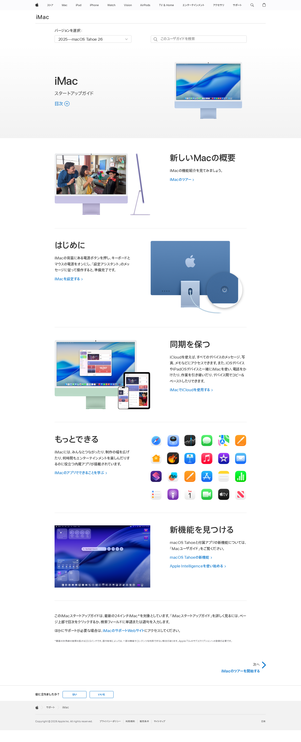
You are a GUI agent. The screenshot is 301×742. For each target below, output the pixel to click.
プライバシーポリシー (110, 721)
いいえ (101, 694)
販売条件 (144, 721)
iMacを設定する (67, 279)
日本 (263, 721)
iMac (42, 17)
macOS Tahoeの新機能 (189, 557)
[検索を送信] (155, 39)
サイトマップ (159, 721)
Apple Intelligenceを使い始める (196, 566)
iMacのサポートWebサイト (123, 631)
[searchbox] (199, 39)
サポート (50, 707)
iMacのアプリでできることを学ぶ (79, 473)
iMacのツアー (180, 179)
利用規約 (130, 721)
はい (74, 694)
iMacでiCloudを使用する (190, 390)
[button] (252, 5)
